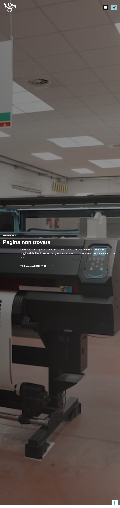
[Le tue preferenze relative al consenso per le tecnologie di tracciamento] (115, 503)
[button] (105, 7)
